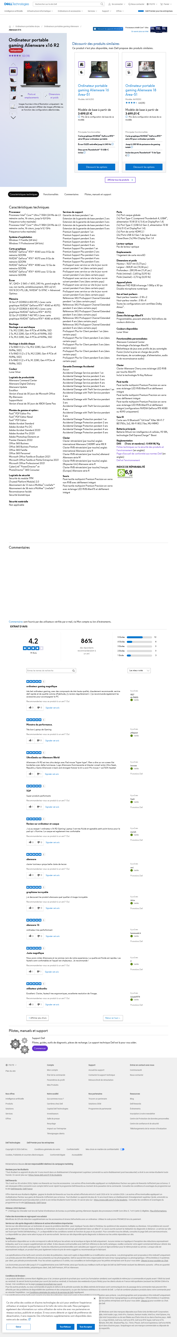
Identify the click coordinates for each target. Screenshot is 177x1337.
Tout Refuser (65, 1326)
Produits (9, 1104)
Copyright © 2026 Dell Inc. (17, 1149)
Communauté (136, 1070)
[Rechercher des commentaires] (73, 670)
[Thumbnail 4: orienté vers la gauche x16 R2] (13, 98)
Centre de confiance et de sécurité (144, 1123)
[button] (117, 4)
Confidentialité (73, 1149)
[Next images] (13, 117)
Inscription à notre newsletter (142, 1114)
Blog (132, 1099)
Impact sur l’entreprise (56, 1128)
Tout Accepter (86, 1326)
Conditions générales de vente (47, 1149)
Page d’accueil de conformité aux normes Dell (139, 453)
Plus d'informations (158, 1211)
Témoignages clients (55, 1133)
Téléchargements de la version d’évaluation (148, 1128)
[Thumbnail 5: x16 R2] (13, 106)
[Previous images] (13, 64)
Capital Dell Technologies (57, 1109)
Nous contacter (136, 1075)
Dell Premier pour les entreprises (159, 11)
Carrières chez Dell (55, 1104)
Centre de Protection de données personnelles (149, 1119)
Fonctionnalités (50, 194)
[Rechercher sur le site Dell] (102, 4)
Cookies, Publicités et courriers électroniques (24, 1155)
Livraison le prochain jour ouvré (48, 1284)
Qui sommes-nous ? (55, 1099)
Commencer (40, 1048)
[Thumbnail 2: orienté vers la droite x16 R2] (13, 80)
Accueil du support (96, 1070)
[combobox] (69, 4)
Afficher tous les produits (118, 179)
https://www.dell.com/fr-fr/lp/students (45, 1175)
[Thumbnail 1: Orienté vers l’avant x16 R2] (13, 71)
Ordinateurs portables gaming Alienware (61, 26)
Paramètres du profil (56, 1080)
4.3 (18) (26, 55)
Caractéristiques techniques (23, 194)
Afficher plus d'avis (38, 1018)
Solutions (10, 1109)
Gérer (18, 1326)
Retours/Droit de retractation (100, 1080)
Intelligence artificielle (15, 1099)
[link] (136, 4)
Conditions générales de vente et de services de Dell (51, 1292)
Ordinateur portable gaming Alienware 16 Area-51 (93, 90)
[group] (41, 74)
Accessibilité (77, 1155)
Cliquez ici (145, 1301)
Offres (8, 1119)
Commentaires (71, 194)
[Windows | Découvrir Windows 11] (108, 29)
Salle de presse (53, 1119)
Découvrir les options (96, 167)
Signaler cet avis (52, 707)
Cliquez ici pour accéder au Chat (154, 1261)
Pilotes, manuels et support (98, 194)
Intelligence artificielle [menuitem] (13, 11)
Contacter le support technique (101, 1075)
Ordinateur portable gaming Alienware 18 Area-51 (140, 90)
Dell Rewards (135, 1104)
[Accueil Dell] (10, 26)
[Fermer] (95, 1298)
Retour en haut (111, 1018)
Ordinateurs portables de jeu (27, 26)
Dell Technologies (13, 1143)
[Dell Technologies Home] (16, 4)
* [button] (20, 299)
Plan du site (10, 1071)
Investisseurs (52, 1114)
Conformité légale (57, 1155)
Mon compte (52, 1070)
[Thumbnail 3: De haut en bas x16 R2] (13, 89)
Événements (135, 1109)
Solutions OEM (94, 1104)
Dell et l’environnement (128, 460)
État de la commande (56, 1075)
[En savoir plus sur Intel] (158, 29)
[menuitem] (40, 11)
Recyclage (51, 1123)
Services (9, 1114)
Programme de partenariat (99, 1109)
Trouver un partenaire (97, 1099)
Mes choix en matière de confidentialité (102, 1149)
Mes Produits (52, 1085)
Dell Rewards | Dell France (21, 1189)
